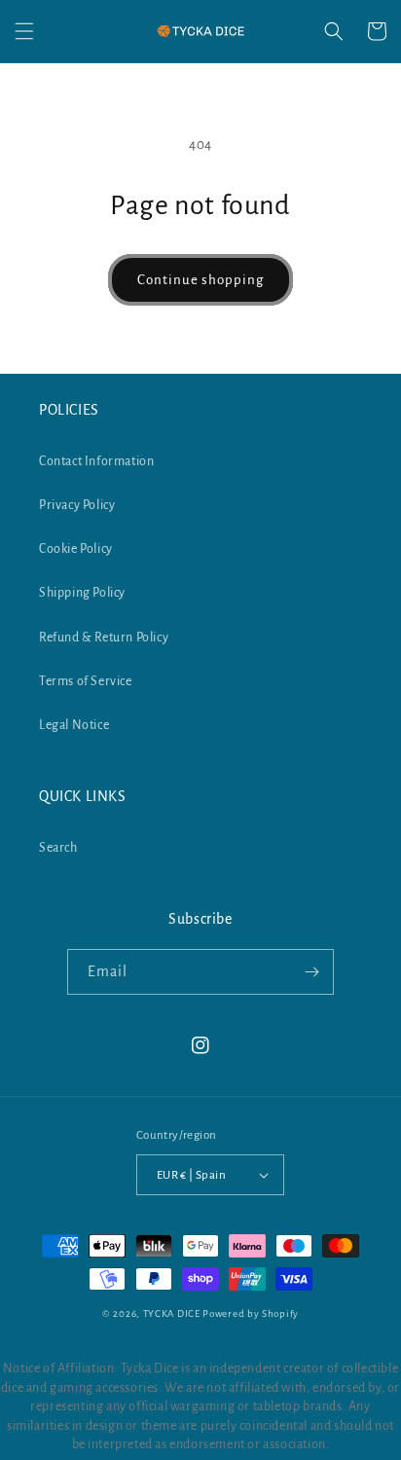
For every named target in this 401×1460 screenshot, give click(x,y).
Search (58, 848)
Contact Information (96, 461)
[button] (24, 31)
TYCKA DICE (171, 1313)
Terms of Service (85, 681)
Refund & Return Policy (103, 637)
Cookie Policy (76, 549)
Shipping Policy (82, 593)
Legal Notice (74, 725)
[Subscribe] (311, 972)
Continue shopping (200, 280)
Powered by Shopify (250, 1313)
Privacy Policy (77, 505)
